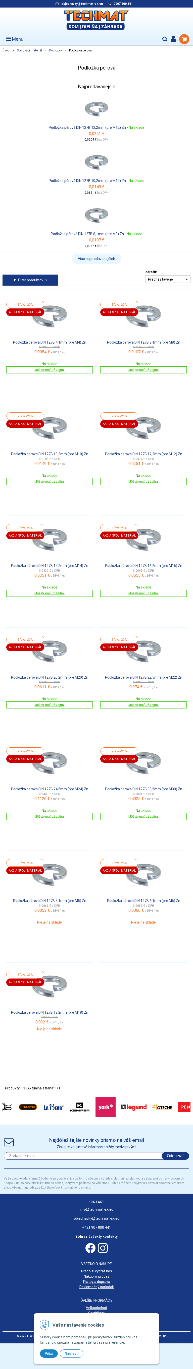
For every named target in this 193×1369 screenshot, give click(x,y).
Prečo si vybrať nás (96, 1271)
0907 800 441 (123, 4)
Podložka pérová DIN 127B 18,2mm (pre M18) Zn (49, 1012)
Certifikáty (96, 1313)
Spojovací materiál (29, 50)
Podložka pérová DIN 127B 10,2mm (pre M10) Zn (87, 181)
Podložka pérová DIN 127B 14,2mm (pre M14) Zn (49, 566)
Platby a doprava (96, 1282)
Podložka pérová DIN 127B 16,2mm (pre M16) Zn (143, 566)
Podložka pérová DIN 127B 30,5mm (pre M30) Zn (143, 789)
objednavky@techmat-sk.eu (82, 4)
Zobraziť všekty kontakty (96, 1236)
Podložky (55, 50)
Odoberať (175, 1156)
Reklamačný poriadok (96, 1287)
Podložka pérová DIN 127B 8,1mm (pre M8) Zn (87, 234)
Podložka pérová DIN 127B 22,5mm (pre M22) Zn (143, 677)
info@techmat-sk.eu (96, 1209)
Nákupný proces (97, 1276)
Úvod (6, 50)
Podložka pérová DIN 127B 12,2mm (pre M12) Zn (87, 127)
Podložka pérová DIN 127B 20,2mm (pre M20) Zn (49, 677)
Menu (17, 39)
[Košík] (184, 39)
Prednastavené (160, 279)
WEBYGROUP (167, 1336)
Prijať (49, 1353)
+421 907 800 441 (96, 1227)
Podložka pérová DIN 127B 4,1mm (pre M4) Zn (49, 342)
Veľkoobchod (96, 1308)
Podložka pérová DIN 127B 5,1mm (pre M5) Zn (49, 901)
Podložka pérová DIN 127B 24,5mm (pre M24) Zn (49, 789)
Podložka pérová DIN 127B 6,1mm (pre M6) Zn (143, 901)
